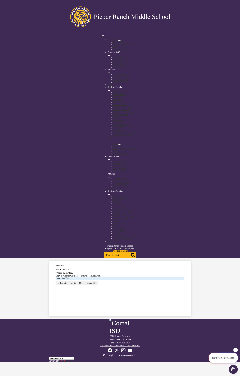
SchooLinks (118, 127)
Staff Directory (119, 67)
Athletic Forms (119, 74)
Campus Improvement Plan (125, 45)
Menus (116, 117)
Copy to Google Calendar (67, 276)
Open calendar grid (87, 283)
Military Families (120, 114)
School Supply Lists (122, 124)
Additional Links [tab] (120, 251)
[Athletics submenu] (109, 72)
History (116, 47)
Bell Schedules (119, 94)
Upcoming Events (63, 278)
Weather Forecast (120, 82)
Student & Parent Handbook (125, 132)
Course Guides (119, 102)
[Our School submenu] (119, 40)
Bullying (117, 97)
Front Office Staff (121, 62)
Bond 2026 (118, 42)
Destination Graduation (123, 107)
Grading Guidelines (121, 109)
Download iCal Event (90, 276)
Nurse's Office (119, 64)
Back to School (120, 92)
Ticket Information (121, 79)
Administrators (119, 57)
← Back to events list (66, 283)
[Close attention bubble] (235, 351)
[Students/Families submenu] (109, 90)
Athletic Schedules (121, 77)
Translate (69, 361)
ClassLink (117, 99)
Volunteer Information (122, 134)
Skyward (117, 129)
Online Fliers (119, 119)
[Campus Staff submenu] (109, 55)
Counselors (118, 59)
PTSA (116, 122)
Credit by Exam (120, 104)
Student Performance (122, 49)
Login (111, 355)
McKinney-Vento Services (124, 112)
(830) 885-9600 (123, 343)
